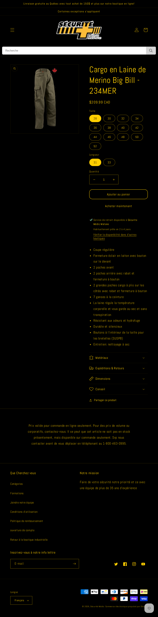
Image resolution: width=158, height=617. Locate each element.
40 (123, 128)
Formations (17, 493)
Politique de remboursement (26, 521)
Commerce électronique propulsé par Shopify (126, 606)
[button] (12, 29)
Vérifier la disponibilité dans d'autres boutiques (114, 236)
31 (95, 162)
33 (109, 162)
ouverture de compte (22, 530)
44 (95, 137)
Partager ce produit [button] (105, 400)
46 (109, 137)
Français (19, 600)
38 (109, 128)
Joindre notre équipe (22, 502)
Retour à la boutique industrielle (29, 539)
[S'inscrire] (74, 564)
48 (123, 137)
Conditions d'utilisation (23, 512)
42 (137, 128)
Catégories (16, 484)
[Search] (151, 50)
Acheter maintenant (118, 206)
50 (137, 137)
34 (137, 118)
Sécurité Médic (97, 606)
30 (109, 118)
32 (123, 118)
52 (95, 146)
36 (95, 128)
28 (95, 118)
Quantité (94, 171)
